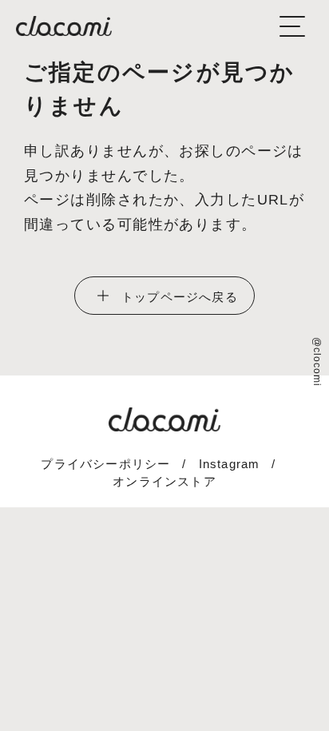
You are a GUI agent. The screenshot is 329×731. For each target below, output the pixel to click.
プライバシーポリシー (105, 464)
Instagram (229, 464)
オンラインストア (164, 481)
